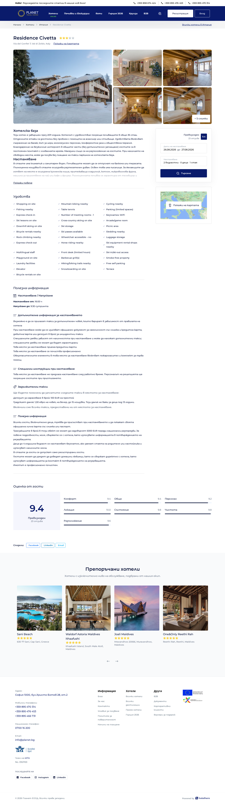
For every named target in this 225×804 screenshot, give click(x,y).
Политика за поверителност (107, 718)
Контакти (104, 706)
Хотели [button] (53, 13)
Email (61, 545)
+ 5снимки (201, 118)
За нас (101, 701)
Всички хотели (134, 696)
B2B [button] (146, 13)
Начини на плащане (109, 724)
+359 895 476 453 (174, 3)
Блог (100, 696)
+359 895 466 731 (25, 716)
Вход (202, 13)
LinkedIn (48, 545)
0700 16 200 (22, 727)
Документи (160, 701)
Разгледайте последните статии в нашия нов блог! (50, 3)
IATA (27, 758)
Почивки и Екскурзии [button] (77, 13)
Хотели (30, 24)
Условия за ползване (108, 711)
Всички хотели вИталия (197, 24)
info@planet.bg (25, 739)
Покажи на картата (66, 43)
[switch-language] (160, 13)
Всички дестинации (133, 703)
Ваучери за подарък (164, 714)
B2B (156, 696)
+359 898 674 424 (146, 3)
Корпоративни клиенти (162, 708)
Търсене (186, 173)
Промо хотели (134, 710)
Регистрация (180, 13)
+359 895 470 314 (201, 3)
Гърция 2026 (132, 714)
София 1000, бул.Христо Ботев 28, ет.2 (41, 694)
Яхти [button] (99, 13)
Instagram (43, 777)
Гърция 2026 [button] (115, 13)
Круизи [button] (133, 13)
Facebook (34, 545)
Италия (43, 24)
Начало (17, 24)
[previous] (108, 661)
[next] (117, 661)
